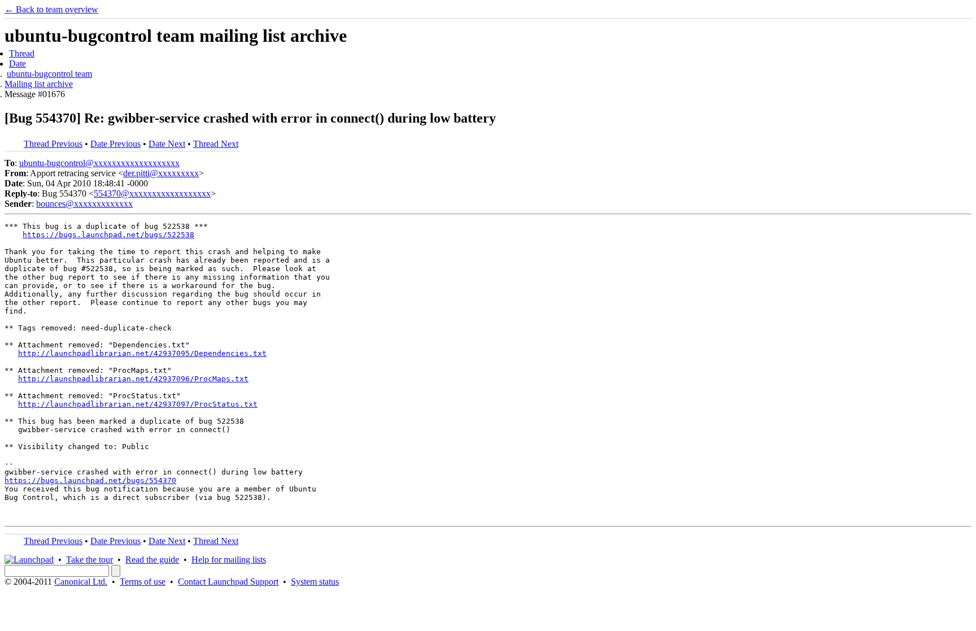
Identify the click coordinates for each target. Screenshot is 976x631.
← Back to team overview (51, 9)
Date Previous (115, 144)
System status (315, 581)
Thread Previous (53, 144)
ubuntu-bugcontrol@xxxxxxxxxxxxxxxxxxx (99, 163)
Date (17, 63)
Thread (21, 53)
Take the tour (89, 559)
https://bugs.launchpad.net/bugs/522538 (108, 234)
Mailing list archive (39, 84)
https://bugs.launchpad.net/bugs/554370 (90, 480)
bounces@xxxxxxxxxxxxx (84, 203)
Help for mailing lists (228, 559)
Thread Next (215, 144)
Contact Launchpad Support (228, 581)
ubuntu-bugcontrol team (49, 74)
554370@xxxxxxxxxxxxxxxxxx (152, 193)
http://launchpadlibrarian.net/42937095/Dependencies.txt (142, 353)
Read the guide (152, 559)
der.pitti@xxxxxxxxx (161, 173)
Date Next (167, 144)
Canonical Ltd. (80, 581)
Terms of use (142, 581)
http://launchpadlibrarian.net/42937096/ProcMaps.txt (133, 379)
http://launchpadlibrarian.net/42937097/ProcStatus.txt (138, 404)
